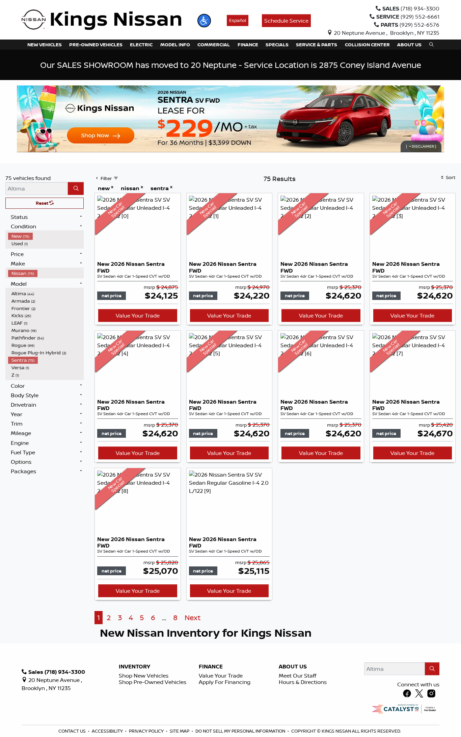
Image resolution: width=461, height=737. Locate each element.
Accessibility (108, 731)
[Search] (76, 188)
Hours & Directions (303, 682)
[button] (204, 20)
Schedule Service (286, 20)
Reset (42, 203)
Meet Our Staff (297, 675)
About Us (293, 667)
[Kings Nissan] (101, 20)
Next (192, 617)
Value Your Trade (138, 315)
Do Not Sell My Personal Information (240, 731)
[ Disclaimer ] (421, 146)
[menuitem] (46, 236)
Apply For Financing (224, 682)
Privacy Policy (147, 731)
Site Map (180, 731)
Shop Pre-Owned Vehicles (152, 682)
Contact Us (72, 731)
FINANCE (211, 667)
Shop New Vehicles (143, 675)
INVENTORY (134, 667)
